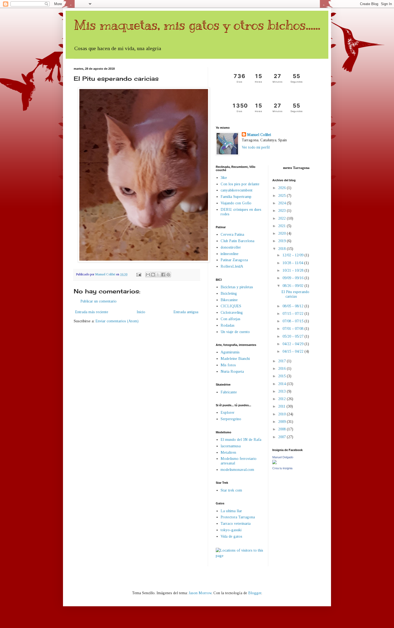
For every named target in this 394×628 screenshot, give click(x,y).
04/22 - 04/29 (293, 344)
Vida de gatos (231, 536)
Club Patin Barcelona (237, 241)
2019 (282, 241)
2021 (282, 226)
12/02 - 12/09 (293, 255)
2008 (282, 429)
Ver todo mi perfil (256, 147)
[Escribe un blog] (153, 274)
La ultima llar (231, 511)
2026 (282, 188)
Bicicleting (229, 293)
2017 (282, 361)
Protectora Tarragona (238, 517)
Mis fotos (228, 365)
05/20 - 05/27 (293, 336)
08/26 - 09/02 (293, 286)
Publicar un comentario (98, 301)
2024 (282, 203)
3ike (224, 178)
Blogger (254, 593)
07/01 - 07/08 (293, 329)
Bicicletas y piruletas (237, 287)
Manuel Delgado (282, 457)
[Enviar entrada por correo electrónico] (138, 274)
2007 (282, 437)
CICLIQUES (231, 306)
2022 (282, 218)
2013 (282, 391)
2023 (282, 211)
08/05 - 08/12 (293, 306)
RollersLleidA (232, 266)
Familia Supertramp (236, 197)
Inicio (141, 312)
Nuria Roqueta (232, 372)
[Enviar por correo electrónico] (148, 274)
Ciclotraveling (232, 313)
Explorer (228, 413)
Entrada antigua (185, 312)
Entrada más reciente (91, 312)
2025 (282, 196)
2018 (282, 249)
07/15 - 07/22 (293, 314)
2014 (282, 384)
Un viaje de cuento (235, 332)
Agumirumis (230, 352)
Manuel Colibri (259, 135)
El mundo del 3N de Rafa (241, 440)
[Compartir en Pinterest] (168, 274)
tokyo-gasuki (231, 530)
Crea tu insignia (282, 468)
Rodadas (228, 325)
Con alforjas (230, 319)
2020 (282, 233)
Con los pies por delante (240, 184)
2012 (282, 399)
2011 (282, 406)
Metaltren (228, 452)
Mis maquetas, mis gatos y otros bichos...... (197, 25)
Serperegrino (231, 419)
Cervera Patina (232, 234)
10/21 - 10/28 (293, 270)
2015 (282, 376)
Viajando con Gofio (236, 203)
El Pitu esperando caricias (295, 294)
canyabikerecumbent (236, 190)
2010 (282, 414)
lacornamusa (231, 446)
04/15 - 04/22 (293, 351)
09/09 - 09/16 (293, 278)
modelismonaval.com (237, 470)
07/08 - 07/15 (293, 321)
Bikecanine (229, 300)
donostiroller (231, 247)
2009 (282, 422)
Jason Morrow (200, 593)
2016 (282, 369)
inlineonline (230, 254)
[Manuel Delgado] (274, 463)
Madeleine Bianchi (235, 359)
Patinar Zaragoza (234, 260)
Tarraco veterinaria (236, 524)
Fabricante (229, 392)
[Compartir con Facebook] (163, 274)
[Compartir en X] (158, 274)
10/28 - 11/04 (293, 263)
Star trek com (231, 490)
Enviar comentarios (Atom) (117, 321)
